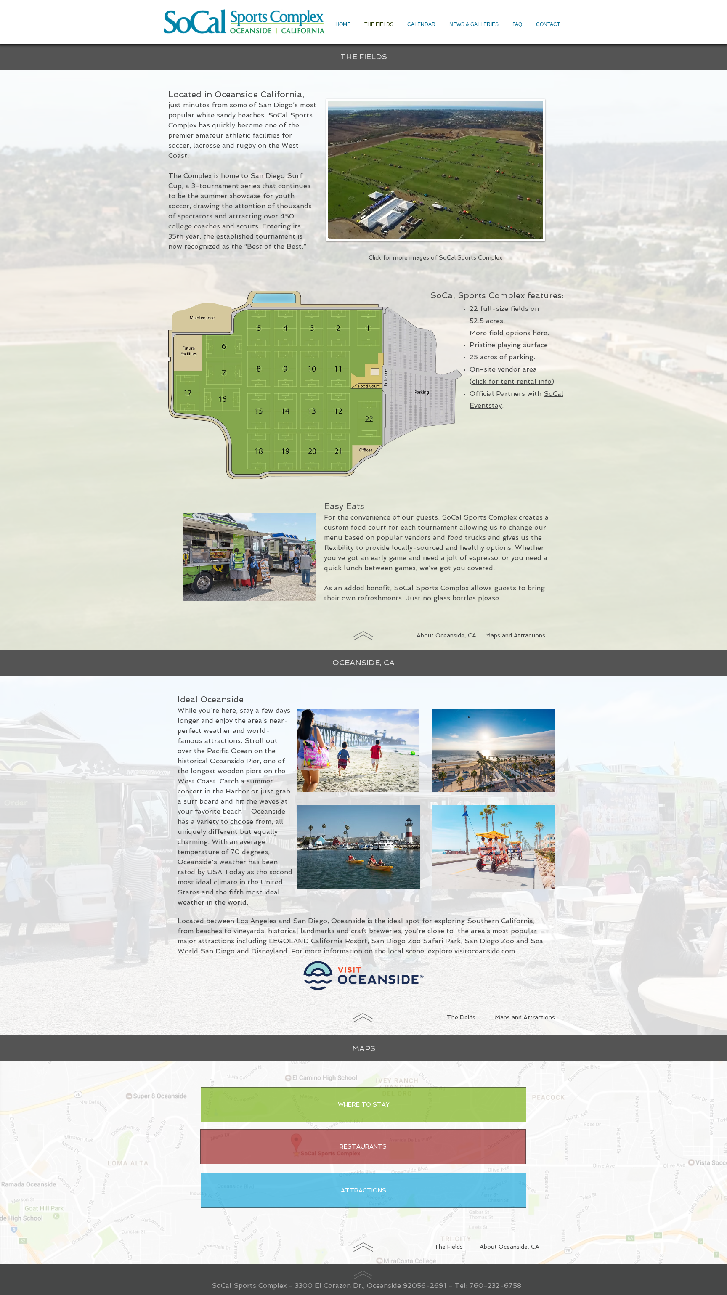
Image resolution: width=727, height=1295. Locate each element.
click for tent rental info (512, 381)
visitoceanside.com (484, 951)
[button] (363, 1146)
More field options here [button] (508, 333)
